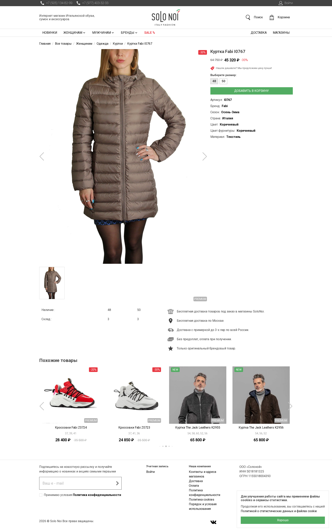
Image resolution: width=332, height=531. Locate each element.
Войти (289, 3)
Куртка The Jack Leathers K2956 (261, 427)
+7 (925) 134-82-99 (59, 3)
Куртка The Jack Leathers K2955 (197, 427)
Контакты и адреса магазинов (202, 474)
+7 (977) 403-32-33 (95, 3)
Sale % (149, 32)
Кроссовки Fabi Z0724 (71, 427)
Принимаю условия (82, 495)
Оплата (194, 485)
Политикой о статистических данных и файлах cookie (279, 511)
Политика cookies (201, 499)
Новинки (49, 32)
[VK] (213, 522)
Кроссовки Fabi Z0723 (134, 427)
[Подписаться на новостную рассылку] (117, 483)
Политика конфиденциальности (97, 495)
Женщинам (72, 32)
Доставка (259, 32)
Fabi (225, 106)
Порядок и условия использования (203, 506)
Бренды (127, 32)
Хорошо (283, 520)
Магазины (281, 32)
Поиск (258, 17)
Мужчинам (101, 32)
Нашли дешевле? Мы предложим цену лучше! (244, 68)
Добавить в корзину (251, 91)
